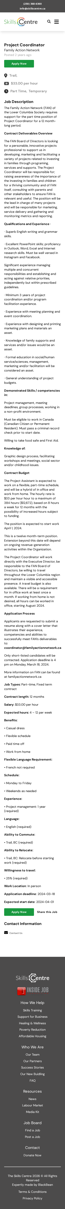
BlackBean (45, 1185)
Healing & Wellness (32, 1023)
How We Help (32, 1002)
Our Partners (32, 1061)
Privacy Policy (32, 1198)
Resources (32, 1091)
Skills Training (32, 1010)
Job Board (33, 1123)
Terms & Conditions (32, 1192)
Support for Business (32, 1017)
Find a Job (32, 1130)
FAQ (33, 1080)
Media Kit (32, 1112)
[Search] (49, 22)
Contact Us (15, 933)
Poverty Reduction (32, 1030)
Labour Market (32, 1105)
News (32, 1099)
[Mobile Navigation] (56, 21)
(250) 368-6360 (32, 3)
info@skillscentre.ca (32, 8)
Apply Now (19, 63)
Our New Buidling (32, 1074)
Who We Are (32, 1047)
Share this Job (47, 912)
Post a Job (32, 1137)
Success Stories (32, 1067)
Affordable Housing (32, 1036)
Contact (32, 1147)
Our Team (33, 1054)
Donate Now (32, 1155)
